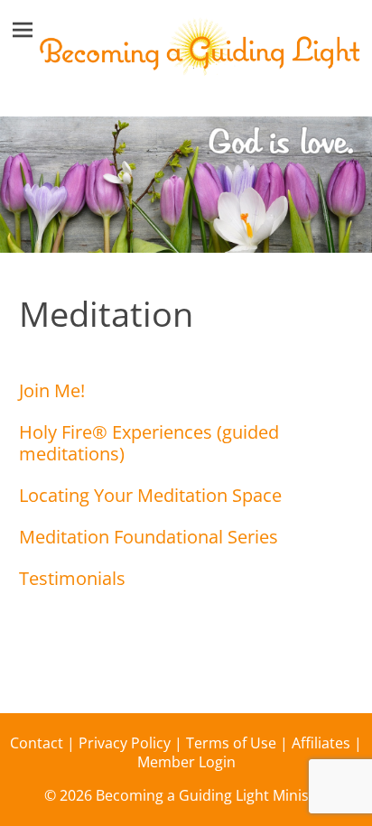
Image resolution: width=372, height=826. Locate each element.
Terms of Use (231, 743)
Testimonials (72, 578)
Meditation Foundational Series (148, 536)
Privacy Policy (125, 743)
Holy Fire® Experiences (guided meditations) (149, 443)
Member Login (186, 762)
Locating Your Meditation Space (150, 495)
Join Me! (52, 390)
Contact (36, 743)
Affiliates (321, 743)
